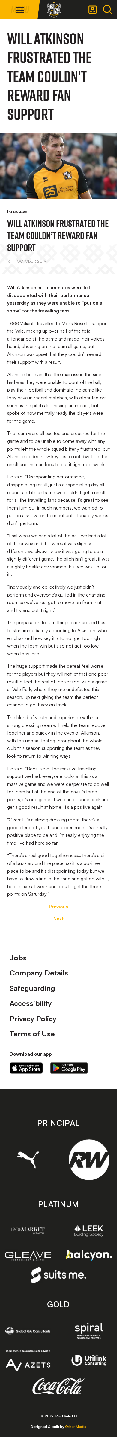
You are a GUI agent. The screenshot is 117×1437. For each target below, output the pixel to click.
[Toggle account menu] (93, 10)
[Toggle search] (107, 9)
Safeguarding (32, 988)
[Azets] (28, 1360)
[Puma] (28, 1160)
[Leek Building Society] (89, 1231)
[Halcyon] (89, 1255)
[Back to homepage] (54, 9)
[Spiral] (89, 1331)
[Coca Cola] (58, 1387)
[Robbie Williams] (89, 1159)
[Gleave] (28, 1256)
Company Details (39, 972)
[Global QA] (28, 1331)
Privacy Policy (33, 1018)
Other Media (75, 1426)
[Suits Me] (58, 1275)
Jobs (18, 957)
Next (58, 919)
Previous (58, 907)
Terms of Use (32, 1033)
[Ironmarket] (28, 1231)
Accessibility (31, 1003)
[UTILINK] (89, 1360)
